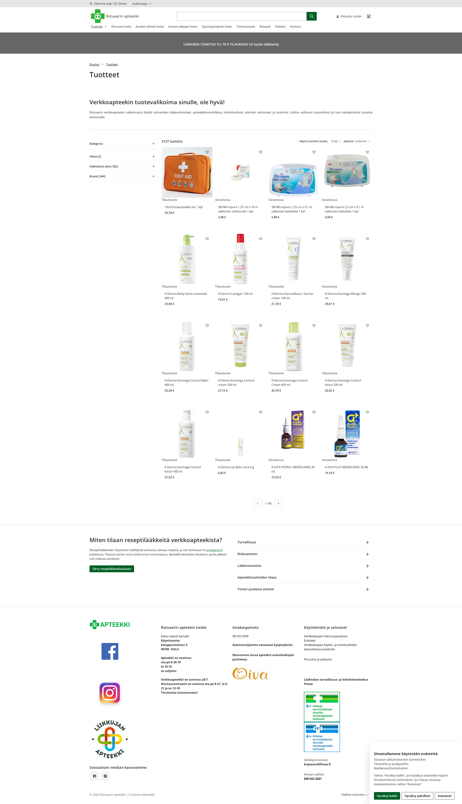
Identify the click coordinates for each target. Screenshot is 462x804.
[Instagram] (105, 776)
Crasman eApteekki (141, 795)
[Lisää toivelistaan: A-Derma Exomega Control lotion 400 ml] (207, 412)
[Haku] (312, 16)
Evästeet (309, 641)
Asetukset (445, 796)
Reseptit (265, 27)
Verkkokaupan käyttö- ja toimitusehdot (330, 645)
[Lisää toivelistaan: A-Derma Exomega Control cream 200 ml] (260, 325)
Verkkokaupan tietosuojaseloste (326, 636)
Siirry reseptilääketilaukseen (111, 569)
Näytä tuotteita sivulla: (314, 141)
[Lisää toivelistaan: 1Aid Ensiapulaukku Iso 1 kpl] (207, 152)
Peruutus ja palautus (318, 659)
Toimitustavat (245, 27)
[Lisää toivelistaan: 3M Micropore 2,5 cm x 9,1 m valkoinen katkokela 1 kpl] (367, 152)
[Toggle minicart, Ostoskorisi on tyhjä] (369, 16)
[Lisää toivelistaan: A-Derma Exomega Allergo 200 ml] (367, 238)
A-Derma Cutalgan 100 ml (235, 294)
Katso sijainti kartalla (175, 636)
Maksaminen (247, 554)
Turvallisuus (246, 542)
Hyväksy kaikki (387, 796)
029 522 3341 (313, 779)
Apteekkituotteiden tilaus (257, 577)
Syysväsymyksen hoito (217, 27)
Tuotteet (97, 27)
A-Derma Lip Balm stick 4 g (236, 467)
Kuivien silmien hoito (150, 27)
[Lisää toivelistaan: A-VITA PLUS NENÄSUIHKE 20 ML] (367, 412)
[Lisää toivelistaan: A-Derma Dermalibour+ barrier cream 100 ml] (314, 238)
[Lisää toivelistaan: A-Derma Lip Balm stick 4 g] (260, 412)
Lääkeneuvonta (249, 565)
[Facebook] (94, 776)
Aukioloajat (140, 4)
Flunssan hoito (121, 27)
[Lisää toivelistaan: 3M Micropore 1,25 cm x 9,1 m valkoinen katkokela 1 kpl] (314, 152)
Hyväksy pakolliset (417, 796)
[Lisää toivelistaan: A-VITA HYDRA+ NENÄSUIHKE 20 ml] (314, 412)
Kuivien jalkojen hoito (182, 27)
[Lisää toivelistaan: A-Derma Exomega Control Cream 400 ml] (314, 325)
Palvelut (280, 27)
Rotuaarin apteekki (122, 16)
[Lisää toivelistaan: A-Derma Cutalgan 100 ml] (260, 238)
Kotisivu (295, 27)
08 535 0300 (240, 636)
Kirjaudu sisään (351, 16)
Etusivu (94, 64)
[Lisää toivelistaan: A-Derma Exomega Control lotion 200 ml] (367, 325)
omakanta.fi (214, 550)
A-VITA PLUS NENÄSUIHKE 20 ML (347, 467)
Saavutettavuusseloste (319, 649)
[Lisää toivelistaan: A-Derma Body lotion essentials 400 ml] (207, 238)
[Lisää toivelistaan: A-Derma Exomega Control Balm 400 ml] (207, 325)
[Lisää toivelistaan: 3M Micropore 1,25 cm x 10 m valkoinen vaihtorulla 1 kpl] (260, 152)
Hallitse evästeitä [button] (353, 795)
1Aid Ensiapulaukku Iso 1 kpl (184, 207)
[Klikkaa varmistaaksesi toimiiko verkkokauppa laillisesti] (338, 722)
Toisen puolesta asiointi (255, 589)
